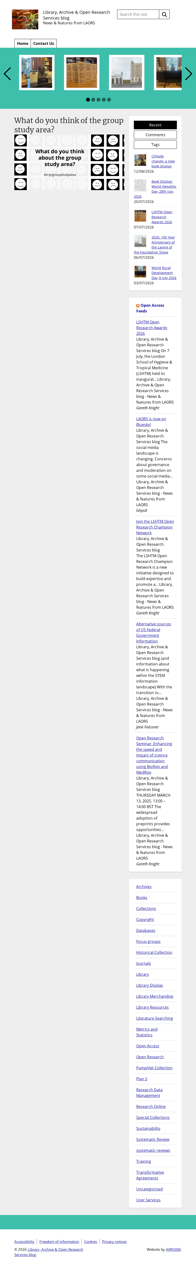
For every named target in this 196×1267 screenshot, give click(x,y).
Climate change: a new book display (163, 161)
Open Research (150, 1056)
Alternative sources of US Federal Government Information (153, 632)
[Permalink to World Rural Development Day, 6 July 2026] (140, 271)
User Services (148, 1200)
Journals (143, 963)
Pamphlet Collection (154, 1067)
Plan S (141, 1078)
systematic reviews (153, 1150)
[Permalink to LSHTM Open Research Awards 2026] (140, 215)
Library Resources (152, 1007)
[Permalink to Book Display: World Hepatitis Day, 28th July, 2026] (140, 185)
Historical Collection (154, 952)
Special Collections (153, 1117)
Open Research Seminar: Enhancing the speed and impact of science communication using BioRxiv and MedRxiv (154, 755)
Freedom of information (59, 1241)
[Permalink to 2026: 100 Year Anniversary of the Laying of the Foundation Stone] (140, 241)
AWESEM (173, 1249)
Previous (7, 74)
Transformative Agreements (150, 1175)
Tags (155, 144)
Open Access (147, 1046)
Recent (155, 125)
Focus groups (148, 941)
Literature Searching (154, 1018)
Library (142, 974)
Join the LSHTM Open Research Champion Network (155, 527)
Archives (144, 886)
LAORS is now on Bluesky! (151, 421)
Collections (146, 908)
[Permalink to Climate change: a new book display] (140, 160)
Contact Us (43, 43)
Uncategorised (149, 1189)
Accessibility (24, 1241)
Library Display (149, 985)
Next (189, 74)
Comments (155, 134)
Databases (145, 930)
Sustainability (148, 1128)
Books (141, 897)
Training (143, 1161)
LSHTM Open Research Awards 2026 (162, 217)
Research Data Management (149, 1092)
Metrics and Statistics (147, 1032)
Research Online (151, 1106)
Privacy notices (114, 1241)
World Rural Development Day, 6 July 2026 (164, 272)
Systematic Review (152, 1139)
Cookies (90, 1241)
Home (22, 43)
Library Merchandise (154, 996)
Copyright (145, 919)
